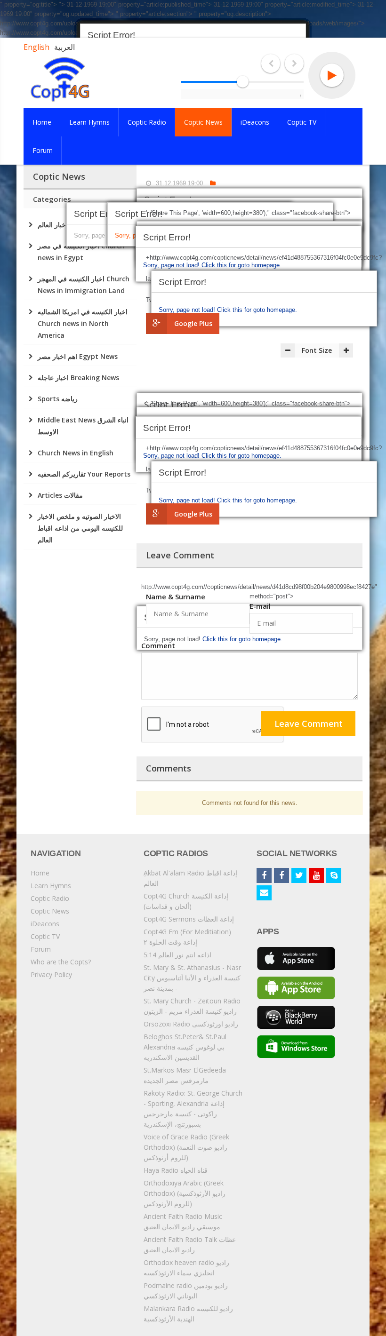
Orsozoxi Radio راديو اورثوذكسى (191, 1023)
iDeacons (45, 923)
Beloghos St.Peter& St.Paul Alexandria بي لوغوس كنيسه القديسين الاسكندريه (185, 1047)
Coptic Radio (50, 898)
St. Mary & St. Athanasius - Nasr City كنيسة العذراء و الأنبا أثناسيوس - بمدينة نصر (192, 978)
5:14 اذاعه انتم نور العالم (177, 954)
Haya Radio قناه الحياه (176, 1170)
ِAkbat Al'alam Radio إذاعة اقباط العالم (190, 878)
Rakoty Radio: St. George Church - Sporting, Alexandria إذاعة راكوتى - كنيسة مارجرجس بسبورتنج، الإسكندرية (193, 1109)
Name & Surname (175, 596)
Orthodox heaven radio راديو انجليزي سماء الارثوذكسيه (186, 1267)
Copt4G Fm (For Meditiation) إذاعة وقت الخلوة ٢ (187, 936)
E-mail (260, 606)
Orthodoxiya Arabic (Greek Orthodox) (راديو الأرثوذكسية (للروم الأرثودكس (184, 1193)
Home (40, 872)
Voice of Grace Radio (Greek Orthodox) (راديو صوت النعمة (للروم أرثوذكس (186, 1147)
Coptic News (50, 911)
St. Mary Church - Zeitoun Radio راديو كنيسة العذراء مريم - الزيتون (192, 1006)
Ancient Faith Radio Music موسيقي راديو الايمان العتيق (183, 1221)
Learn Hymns (51, 885)
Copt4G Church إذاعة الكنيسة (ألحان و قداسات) (186, 901)
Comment (158, 645)
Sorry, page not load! (188, 309)
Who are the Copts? (61, 961)
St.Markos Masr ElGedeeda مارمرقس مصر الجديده (185, 1075)
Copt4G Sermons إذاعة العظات (189, 919)
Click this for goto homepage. (257, 309)
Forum (41, 949)
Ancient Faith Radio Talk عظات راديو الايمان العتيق (190, 1244)
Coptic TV (45, 936)
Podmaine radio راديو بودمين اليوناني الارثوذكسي (186, 1290)
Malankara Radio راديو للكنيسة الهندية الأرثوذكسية (188, 1313)
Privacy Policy (51, 974)
